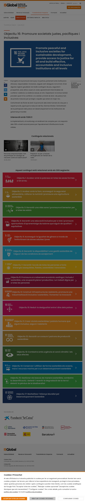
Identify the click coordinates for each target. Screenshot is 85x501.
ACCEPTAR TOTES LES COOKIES (14, 499)
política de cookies (11, 492)
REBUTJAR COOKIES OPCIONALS (42, 499)
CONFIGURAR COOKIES (71, 499)
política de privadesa (34, 492)
